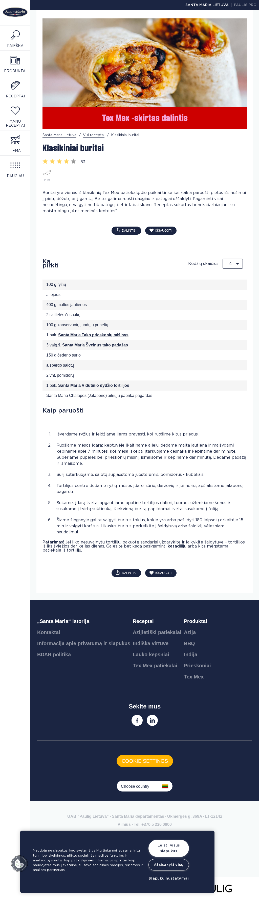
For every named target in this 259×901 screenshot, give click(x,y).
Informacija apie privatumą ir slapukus (83, 643)
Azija (190, 632)
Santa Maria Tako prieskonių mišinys (93, 335)
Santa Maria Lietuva (207, 5)
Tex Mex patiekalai (155, 665)
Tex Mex (194, 676)
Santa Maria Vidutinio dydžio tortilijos (93, 385)
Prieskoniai (197, 665)
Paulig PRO (245, 5)
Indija (190, 654)
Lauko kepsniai (151, 654)
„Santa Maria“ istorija (63, 621)
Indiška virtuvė (150, 643)
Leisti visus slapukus (169, 848)
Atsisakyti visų (168, 865)
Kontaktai (48, 632)
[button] (19, 864)
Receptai (143, 621)
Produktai (195, 621)
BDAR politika (54, 654)
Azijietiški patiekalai (157, 632)
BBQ (189, 643)
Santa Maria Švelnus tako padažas (95, 345)
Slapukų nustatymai (168, 878)
